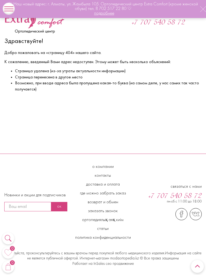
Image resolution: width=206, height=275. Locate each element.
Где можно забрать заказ (103, 193)
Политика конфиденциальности (103, 238)
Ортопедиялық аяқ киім (103, 220)
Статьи (103, 229)
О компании (103, 167)
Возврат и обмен (103, 202)
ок (59, 206)
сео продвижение (119, 264)
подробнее (104, 13)
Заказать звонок (103, 211)
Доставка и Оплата (103, 184)
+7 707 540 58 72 (158, 23)
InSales (99, 264)
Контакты (103, 175)
